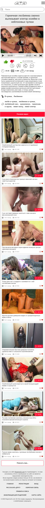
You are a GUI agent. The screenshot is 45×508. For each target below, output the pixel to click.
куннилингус (25, 104)
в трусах (8, 107)
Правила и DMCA (22, 491)
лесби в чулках (11, 101)
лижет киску (18, 107)
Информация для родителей (15, 495)
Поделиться (25, 66)
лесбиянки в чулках (27, 101)
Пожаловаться (19, 66)
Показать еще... (22, 463)
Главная (10, 484)
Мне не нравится (12, 62)
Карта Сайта (36, 495)
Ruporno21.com (20, 472)
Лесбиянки (18, 96)
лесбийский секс (11, 104)
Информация (12, 66)
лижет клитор (30, 107)
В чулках (8, 96)
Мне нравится (6, 62)
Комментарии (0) (32, 66)
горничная (36, 104)
